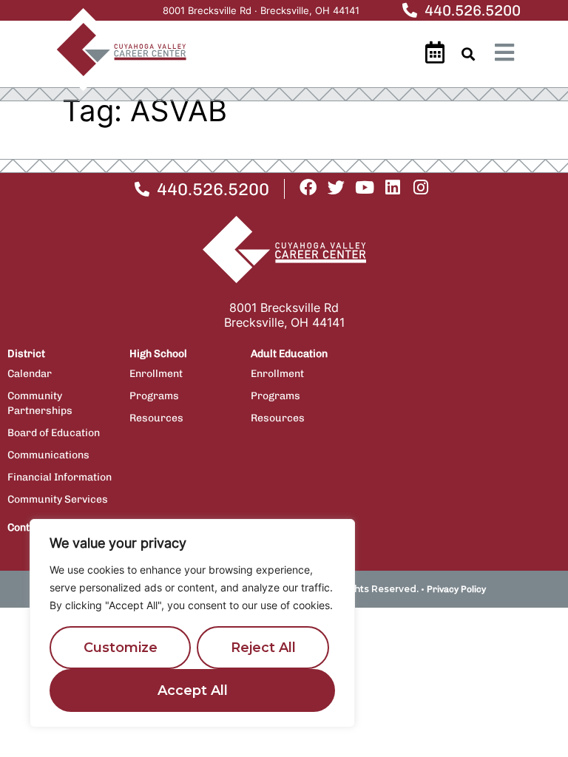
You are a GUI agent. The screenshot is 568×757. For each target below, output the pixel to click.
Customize (121, 647)
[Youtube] (364, 187)
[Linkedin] (392, 187)
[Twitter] (336, 187)
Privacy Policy (456, 589)
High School (158, 353)
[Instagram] (420, 187)
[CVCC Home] (114, 49)
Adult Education (289, 353)
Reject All (263, 647)
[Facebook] (308, 187)
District (26, 353)
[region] (192, 623)
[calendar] (435, 52)
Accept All (193, 690)
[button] (468, 54)
